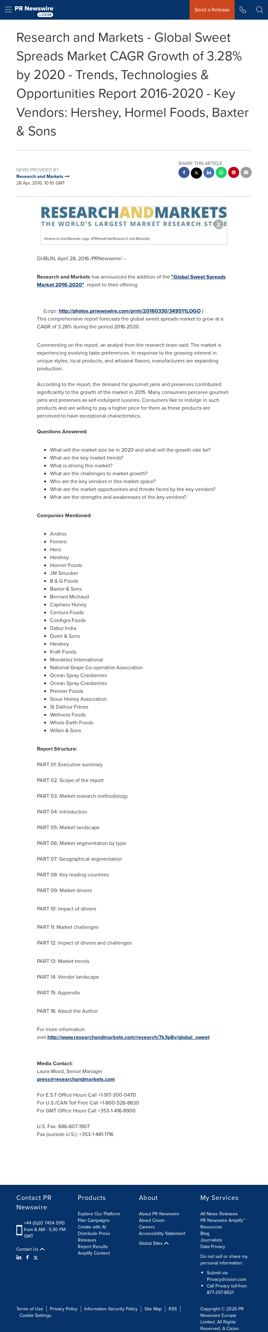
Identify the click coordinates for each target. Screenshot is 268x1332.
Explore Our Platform (99, 1213)
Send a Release (212, 9)
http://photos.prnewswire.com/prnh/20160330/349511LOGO (130, 311)
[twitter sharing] (196, 173)
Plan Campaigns (94, 1220)
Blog (204, 1233)
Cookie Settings (35, 1315)
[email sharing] (246, 173)
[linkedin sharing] (208, 173)
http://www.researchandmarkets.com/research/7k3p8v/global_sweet (128, 1037)
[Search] (259, 10)
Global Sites (151, 1243)
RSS (173, 1308)
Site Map (153, 1308)
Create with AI (92, 1227)
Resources (211, 1227)
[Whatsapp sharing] (221, 173)
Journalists (211, 1240)
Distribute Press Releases (94, 1237)
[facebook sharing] (184, 173)
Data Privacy (212, 1246)
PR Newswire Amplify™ (222, 1220)
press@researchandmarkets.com (76, 1079)
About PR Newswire (159, 1213)
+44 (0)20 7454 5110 (44, 1223)
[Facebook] (27, 1257)
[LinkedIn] (19, 1257)
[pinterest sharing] (233, 173)
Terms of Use (29, 1308)
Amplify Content (94, 1253)
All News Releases (219, 1213)
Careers (147, 1227)
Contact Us (28, 1249)
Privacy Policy (63, 1308)
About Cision (152, 1220)
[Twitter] (36, 1257)
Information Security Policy (111, 1308)
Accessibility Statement (162, 1233)
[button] (134, 216)
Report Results (93, 1246)
